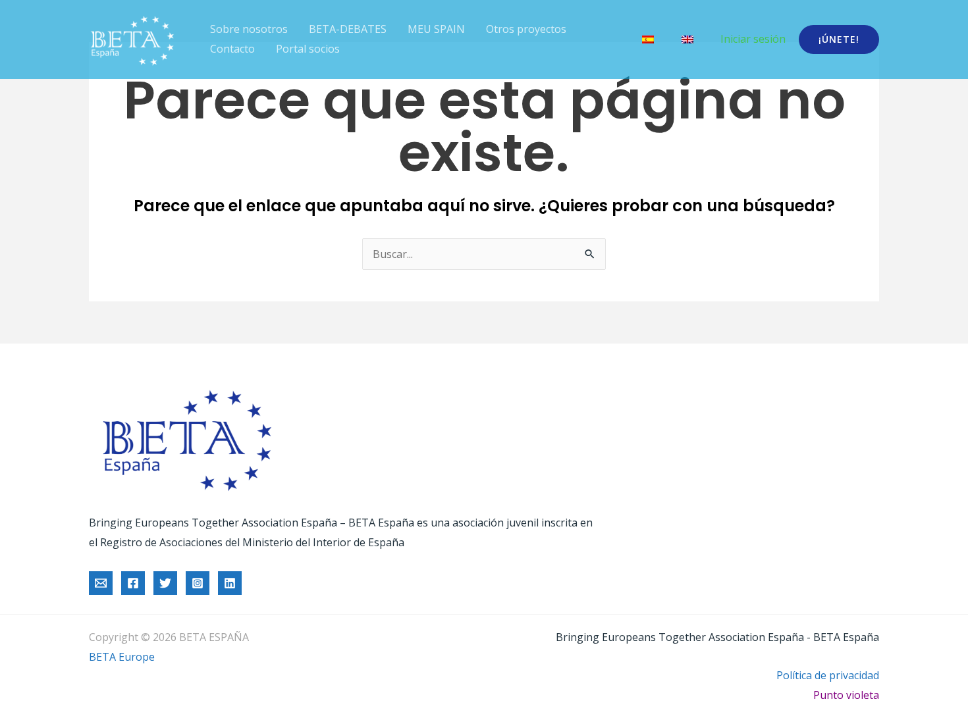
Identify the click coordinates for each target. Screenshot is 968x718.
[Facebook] (133, 583)
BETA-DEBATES (348, 29)
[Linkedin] (230, 583)
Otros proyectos (526, 29)
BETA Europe (122, 657)
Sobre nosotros (249, 29)
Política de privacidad (827, 675)
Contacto (232, 48)
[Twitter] (165, 583)
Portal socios (308, 48)
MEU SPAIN (436, 29)
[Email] (101, 583)
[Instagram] (197, 583)
